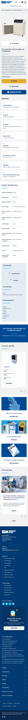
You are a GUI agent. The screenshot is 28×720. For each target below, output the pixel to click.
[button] (21, 391)
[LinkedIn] (3, 603)
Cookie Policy (17, 703)
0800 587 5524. (22, 335)
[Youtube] (6, 603)
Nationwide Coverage (15, 6)
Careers (4, 703)
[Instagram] (10, 603)
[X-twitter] (13, 603)
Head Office (5, 535)
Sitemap (14, 706)
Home (3, 10)
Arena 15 (7, 367)
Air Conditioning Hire (8, 10)
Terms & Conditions (7, 706)
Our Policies (9, 703)
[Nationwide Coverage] (7, 6)
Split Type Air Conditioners (17, 10)
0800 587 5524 (16, 550)
